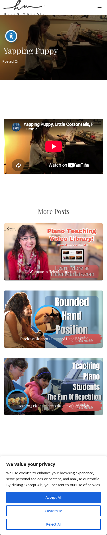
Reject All (53, 524)
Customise (53, 510)
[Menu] (99, 7)
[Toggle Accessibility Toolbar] (11, 36)
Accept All (53, 497)
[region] (53, 495)
